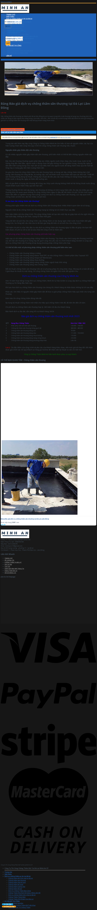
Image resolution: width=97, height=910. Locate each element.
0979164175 (53, 137)
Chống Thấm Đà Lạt (11, 571)
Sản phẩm (11, 60)
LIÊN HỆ (9, 56)
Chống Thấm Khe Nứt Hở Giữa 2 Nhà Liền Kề (22, 36)
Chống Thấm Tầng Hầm (15, 40)
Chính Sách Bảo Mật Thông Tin (14, 568)
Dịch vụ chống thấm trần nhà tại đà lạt (20, 38)
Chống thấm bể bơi (13, 32)
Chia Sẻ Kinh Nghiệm (14, 48)
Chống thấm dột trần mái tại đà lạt (19, 22)
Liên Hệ (3, 524)
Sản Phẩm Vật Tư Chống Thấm (17, 53)
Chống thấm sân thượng (15, 24)
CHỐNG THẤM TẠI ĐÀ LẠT (13, 562)
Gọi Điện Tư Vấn (9, 906)
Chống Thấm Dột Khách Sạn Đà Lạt (19, 42)
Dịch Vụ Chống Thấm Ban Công (18, 34)
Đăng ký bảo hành (65, 137)
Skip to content (6, 2)
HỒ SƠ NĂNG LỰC (10, 573)
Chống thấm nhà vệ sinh (15, 26)
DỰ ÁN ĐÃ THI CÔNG (13, 45)
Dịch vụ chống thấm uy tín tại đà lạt (19, 19)
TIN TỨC (7, 566)
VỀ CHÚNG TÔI (9, 560)
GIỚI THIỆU (10, 17)
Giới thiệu (8, 874)
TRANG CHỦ (10, 14)
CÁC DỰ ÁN (8, 564)
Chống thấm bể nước (14, 28)
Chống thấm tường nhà (15, 30)
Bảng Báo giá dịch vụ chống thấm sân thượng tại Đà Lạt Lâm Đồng (25, 519)
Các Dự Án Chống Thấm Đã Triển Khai (20, 51)
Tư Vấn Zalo (7, 904)
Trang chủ (4, 60)
